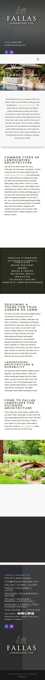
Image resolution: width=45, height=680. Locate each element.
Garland (11, 604)
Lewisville (25, 601)
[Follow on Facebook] (6, 52)
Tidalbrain (22, 677)
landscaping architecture (26, 105)
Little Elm (33, 610)
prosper (11, 593)
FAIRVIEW (23, 599)
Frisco (9, 588)
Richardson (29, 593)
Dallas (10, 585)
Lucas (9, 590)
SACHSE (10, 595)
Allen (33, 585)
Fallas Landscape (27, 426)
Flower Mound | (16, 606)
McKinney (23, 588)
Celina (10, 599)
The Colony (13, 610)
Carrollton (28, 604)
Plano (21, 585)
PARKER (10, 601)
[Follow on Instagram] (11, 52)
